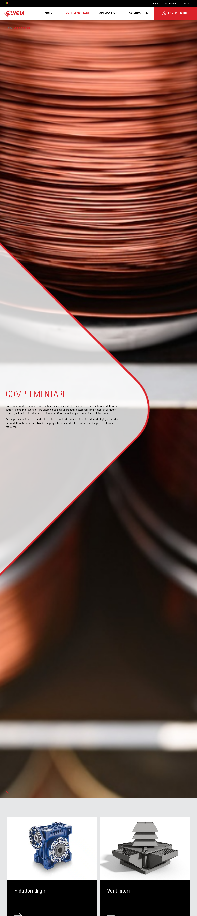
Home (9, 28)
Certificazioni (170, 3)
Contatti (187, 3)
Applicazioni (109, 12)
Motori (50, 12)
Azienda (135, 12)
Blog (155, 3)
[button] (147, 13)
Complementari (77, 12)
